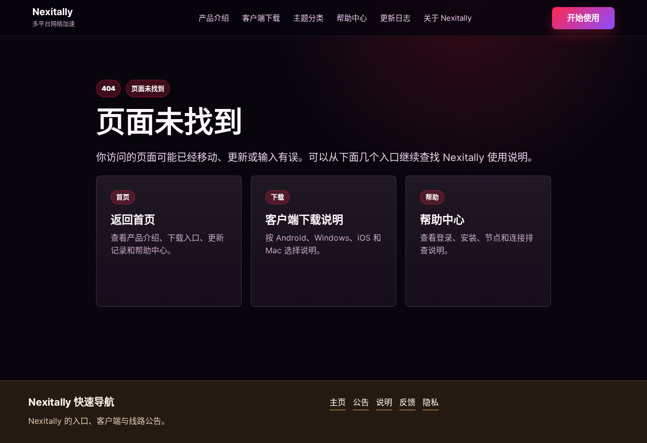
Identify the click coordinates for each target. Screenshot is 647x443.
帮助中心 (352, 18)
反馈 (407, 402)
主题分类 (308, 18)
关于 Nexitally (448, 18)
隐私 (431, 402)
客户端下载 (261, 18)
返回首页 (133, 219)
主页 (338, 402)
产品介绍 (214, 18)
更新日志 (395, 18)
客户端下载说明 (304, 219)
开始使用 (583, 18)
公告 (361, 402)
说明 (384, 402)
